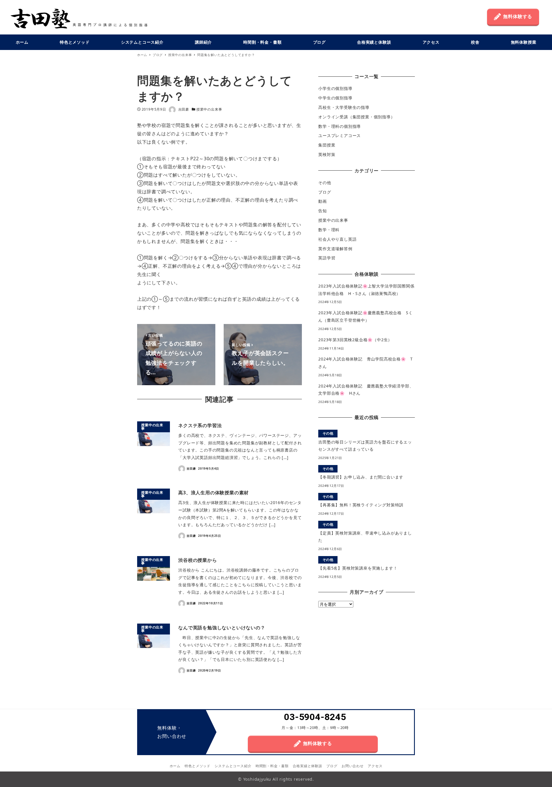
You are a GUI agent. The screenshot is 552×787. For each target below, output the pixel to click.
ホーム (175, 765)
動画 (322, 201)
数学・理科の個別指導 (339, 126)
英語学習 (326, 258)
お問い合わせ (353, 765)
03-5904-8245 (315, 717)
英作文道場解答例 (335, 248)
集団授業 (326, 145)
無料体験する (517, 16)
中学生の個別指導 (335, 98)
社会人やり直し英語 (337, 239)
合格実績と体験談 (307, 765)
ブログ (324, 191)
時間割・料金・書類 (272, 765)
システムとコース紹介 (232, 765)
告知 (322, 210)
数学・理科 (329, 229)
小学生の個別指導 (335, 88)
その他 (324, 182)
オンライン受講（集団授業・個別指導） (356, 116)
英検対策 (326, 154)
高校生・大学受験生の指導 (343, 107)
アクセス (375, 765)
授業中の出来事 (209, 109)
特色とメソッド (197, 765)
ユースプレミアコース (339, 135)
